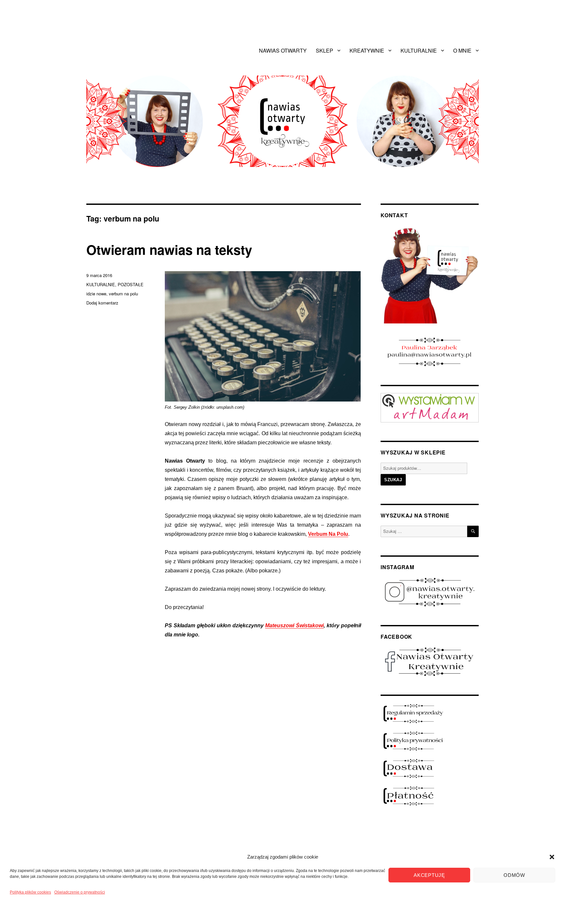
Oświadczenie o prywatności (79, 892)
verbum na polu (123, 293)
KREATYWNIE (367, 50)
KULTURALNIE (419, 50)
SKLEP (324, 50)
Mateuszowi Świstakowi (294, 625)
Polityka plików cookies (30, 892)
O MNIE (462, 50)
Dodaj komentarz (102, 303)
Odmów (514, 875)
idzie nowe (96, 293)
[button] (552, 857)
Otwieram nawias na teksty (169, 249)
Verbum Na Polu (328, 534)
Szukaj (393, 479)
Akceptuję (429, 875)
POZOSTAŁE (131, 284)
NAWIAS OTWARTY (283, 50)
